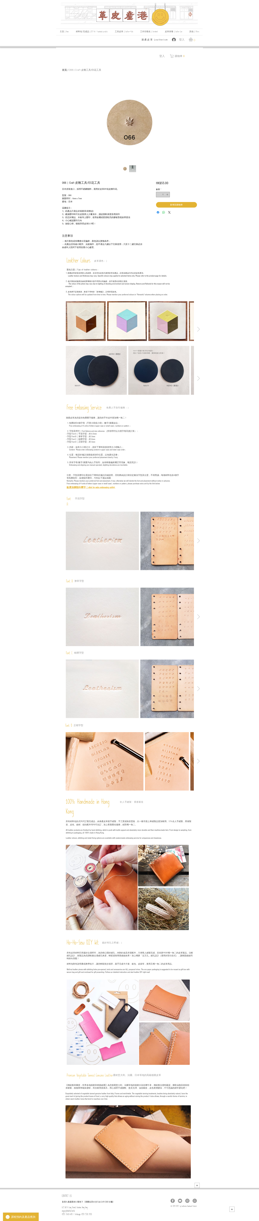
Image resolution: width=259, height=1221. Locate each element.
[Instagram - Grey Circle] (187, 1201)
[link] (193, 39)
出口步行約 (103, 1201)
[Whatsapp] (195, 1201)
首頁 (64, 69)
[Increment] (167, 194)
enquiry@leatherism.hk (68, 1211)
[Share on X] (169, 212)
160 (76, 1202)
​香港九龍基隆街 (69, 1201)
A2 (97, 1202)
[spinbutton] (163, 194)
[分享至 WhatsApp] (163, 212)
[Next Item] (198, 329)
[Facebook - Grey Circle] (173, 1201)
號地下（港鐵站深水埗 (87, 1201)
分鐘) (111, 1201)
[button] (194, 32)
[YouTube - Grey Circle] (180, 1201)
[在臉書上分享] (158, 212)
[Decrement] (158, 194)
